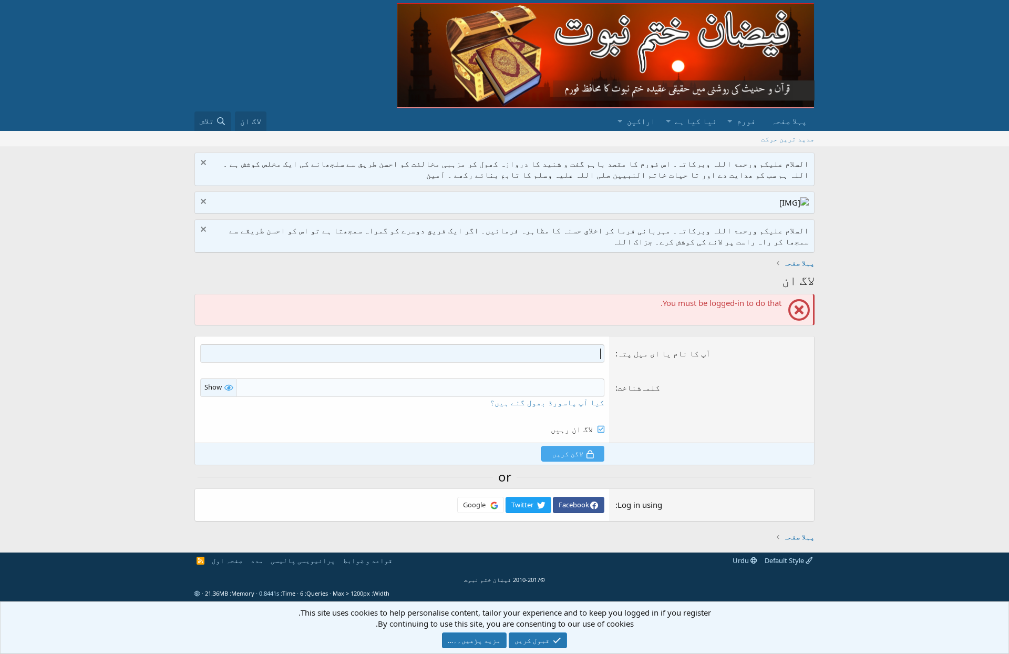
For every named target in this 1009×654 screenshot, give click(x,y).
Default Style (785, 560)
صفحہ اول (227, 560)
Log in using (639, 504)
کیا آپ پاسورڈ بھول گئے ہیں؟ (547, 402)
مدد (257, 560)
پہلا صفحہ (789, 121)
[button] (730, 121)
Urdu (741, 560)
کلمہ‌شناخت (638, 387)
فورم (746, 121)
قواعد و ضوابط (368, 560)
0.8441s (269, 593)
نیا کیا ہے (696, 121)
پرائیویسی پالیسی (303, 560)
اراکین (641, 121)
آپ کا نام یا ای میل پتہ (664, 353)
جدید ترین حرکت (788, 139)
